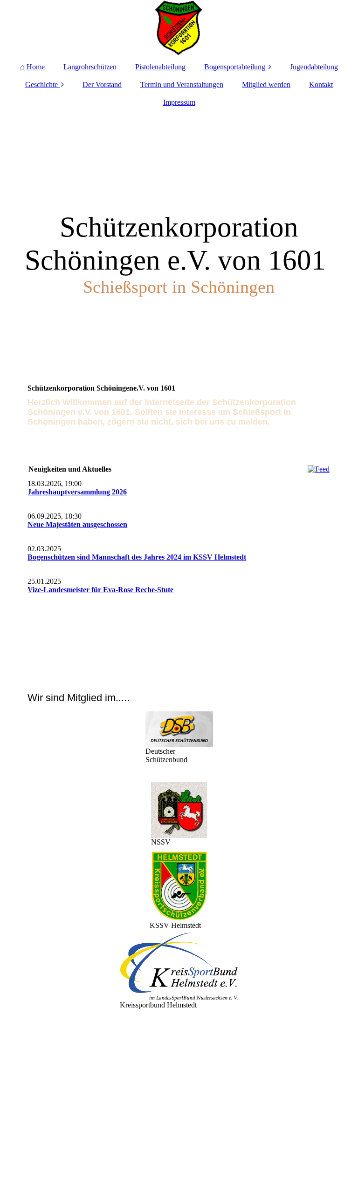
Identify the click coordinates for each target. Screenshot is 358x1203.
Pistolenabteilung (160, 67)
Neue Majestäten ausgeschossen (77, 524)
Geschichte (41, 84)
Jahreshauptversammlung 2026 (77, 492)
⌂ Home (32, 67)
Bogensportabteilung (234, 67)
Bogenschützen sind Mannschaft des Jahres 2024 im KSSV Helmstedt (137, 557)
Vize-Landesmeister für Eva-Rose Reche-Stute (100, 590)
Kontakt (321, 84)
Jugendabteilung (314, 67)
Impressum (179, 102)
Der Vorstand (102, 84)
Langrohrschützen (90, 67)
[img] (179, 28)
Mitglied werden (266, 84)
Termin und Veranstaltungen (181, 84)
